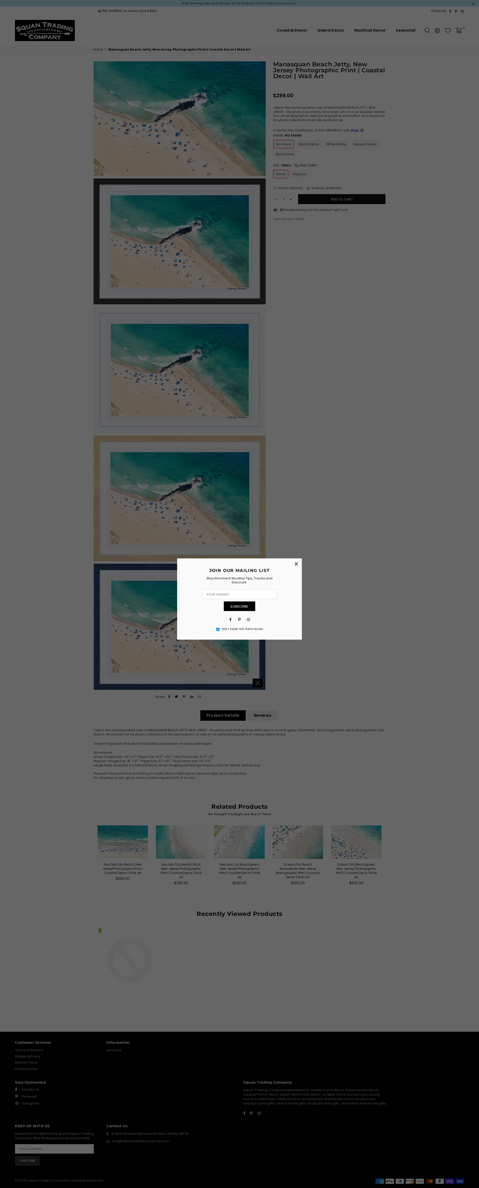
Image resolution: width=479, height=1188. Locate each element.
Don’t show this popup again (242, 629)
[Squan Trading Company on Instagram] (248, 619)
